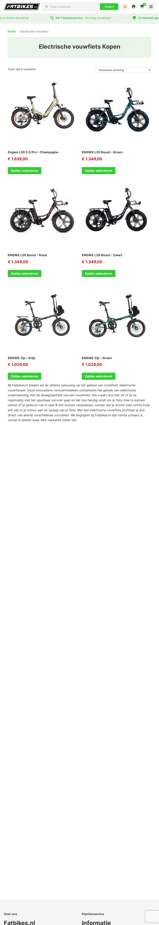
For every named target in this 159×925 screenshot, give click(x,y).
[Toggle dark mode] (125, 6)
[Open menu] (151, 7)
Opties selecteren (24, 171)
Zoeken (109, 6)
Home (12, 31)
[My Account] (133, 6)
